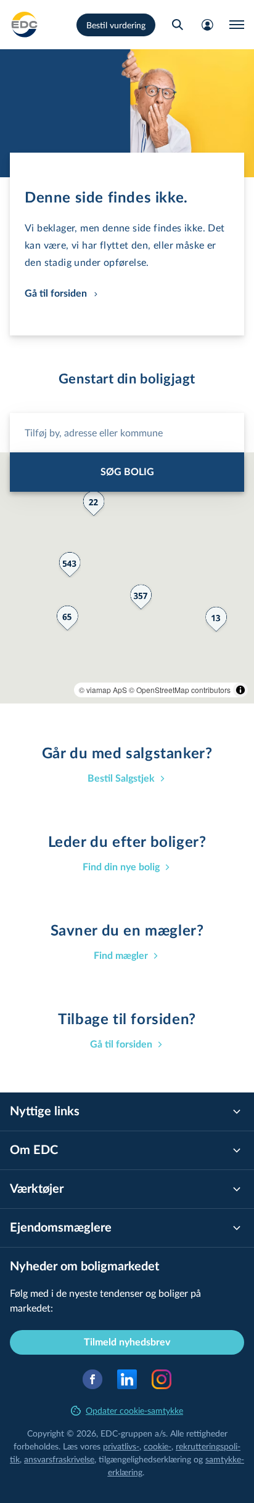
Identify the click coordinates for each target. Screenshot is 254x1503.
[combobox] (127, 432)
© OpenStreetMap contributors (180, 689)
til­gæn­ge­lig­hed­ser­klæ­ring (145, 1459)
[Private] (24, 24)
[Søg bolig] (177, 24)
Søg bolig (127, 472)
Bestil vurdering (115, 25)
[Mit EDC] (207, 24)
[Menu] (236, 24)
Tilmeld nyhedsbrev (127, 1342)
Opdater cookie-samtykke (134, 1410)
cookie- (157, 1446)
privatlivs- (121, 1446)
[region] (127, 577)
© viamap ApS (103, 689)
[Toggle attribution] (240, 690)
